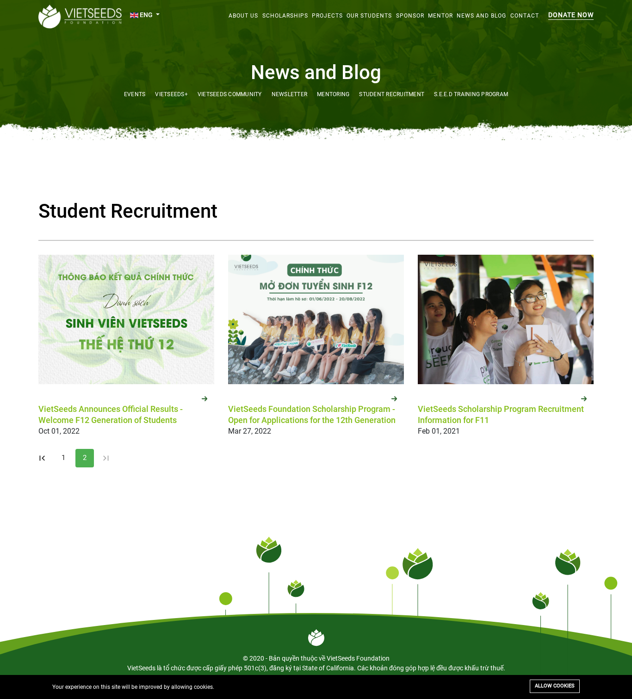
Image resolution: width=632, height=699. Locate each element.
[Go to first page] (42, 458)
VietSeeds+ (171, 94)
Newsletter (290, 94)
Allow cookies (555, 686)
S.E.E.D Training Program (471, 94)
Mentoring (333, 94)
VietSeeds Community (230, 94)
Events (135, 94)
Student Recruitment (391, 94)
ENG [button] (146, 14)
